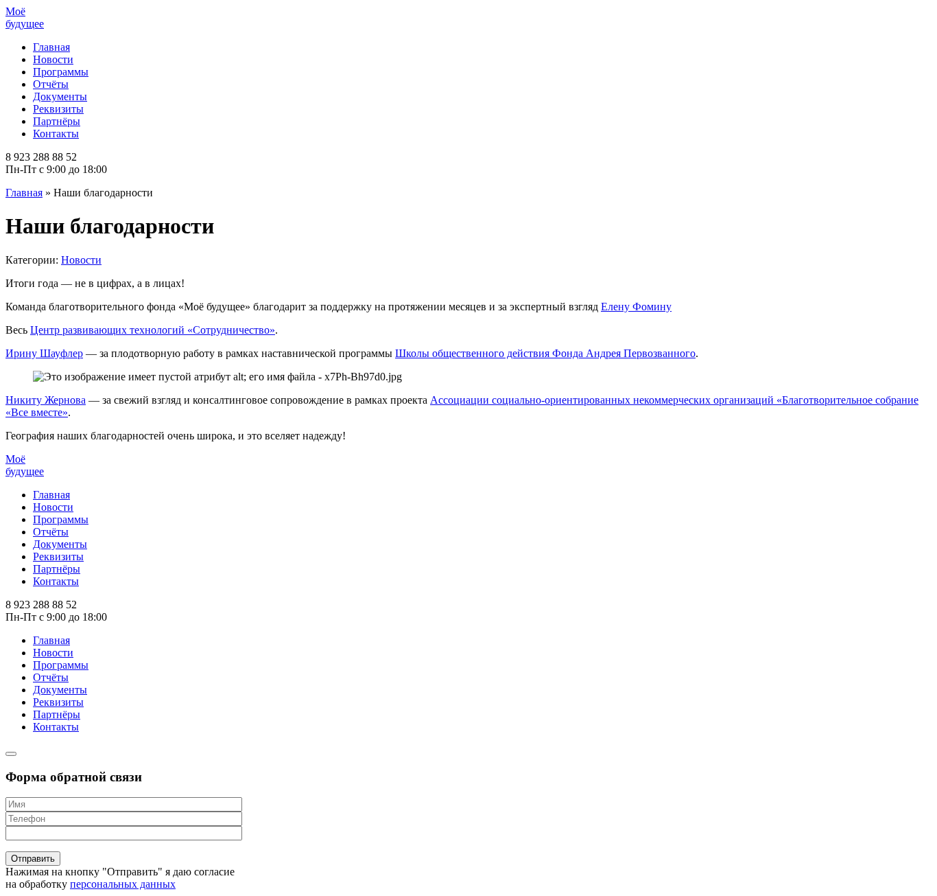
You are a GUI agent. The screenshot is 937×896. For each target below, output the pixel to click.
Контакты (56, 133)
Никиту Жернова (45, 400)
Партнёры (56, 121)
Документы (60, 96)
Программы (60, 72)
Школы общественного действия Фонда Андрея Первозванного (545, 353)
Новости (53, 59)
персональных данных (123, 884)
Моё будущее (24, 17)
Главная (51, 47)
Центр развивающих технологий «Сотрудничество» (152, 330)
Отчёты (51, 84)
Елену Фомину (636, 306)
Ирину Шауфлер (44, 353)
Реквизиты (58, 109)
